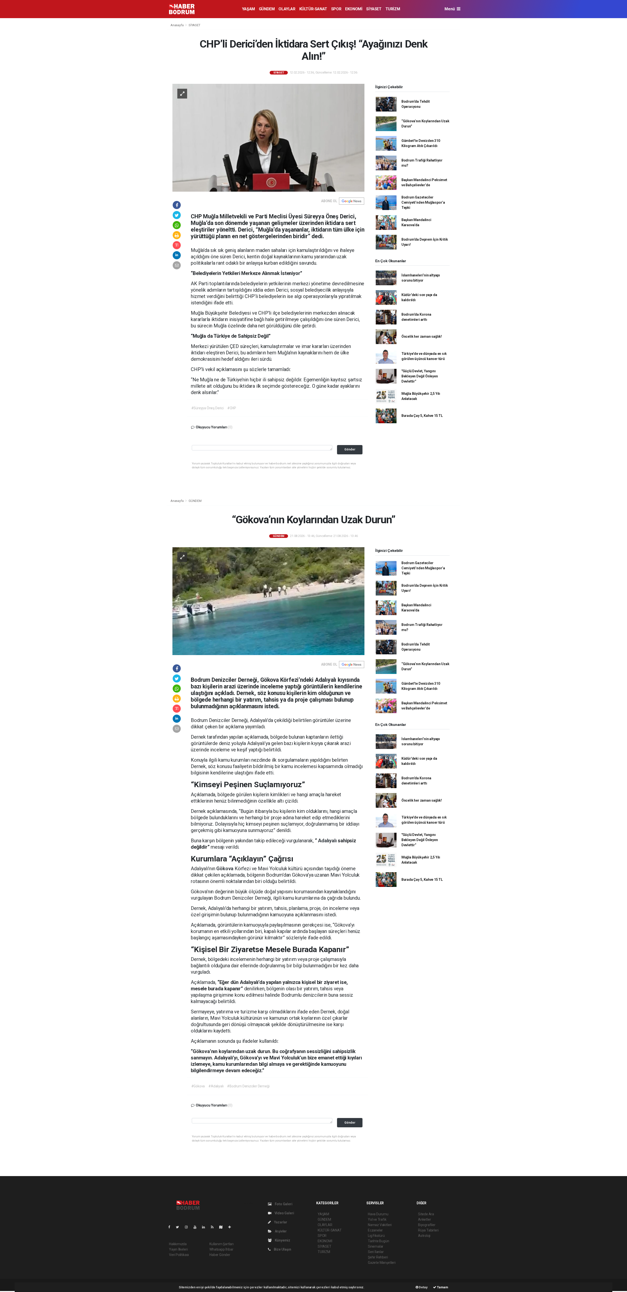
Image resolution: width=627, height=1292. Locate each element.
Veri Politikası (179, 1255)
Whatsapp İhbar (221, 1249)
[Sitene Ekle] (231, 1227)
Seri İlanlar (376, 1252)
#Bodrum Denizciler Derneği (248, 1086)
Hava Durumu (378, 1214)
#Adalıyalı (215, 1086)
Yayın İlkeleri (178, 1249)
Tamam (442, 1287)
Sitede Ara (426, 1214)
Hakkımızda (178, 1244)
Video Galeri (284, 1213)
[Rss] (214, 1227)
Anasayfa (177, 25)
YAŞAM (248, 9)
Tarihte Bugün (378, 1241)
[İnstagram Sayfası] (188, 1227)
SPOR (336, 9)
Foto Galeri (283, 1204)
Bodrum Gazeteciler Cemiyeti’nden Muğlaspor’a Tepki (423, 202)
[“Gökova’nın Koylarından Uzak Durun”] (268, 601)
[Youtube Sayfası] (196, 1227)
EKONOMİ (353, 9)
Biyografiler (426, 1225)
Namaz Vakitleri (380, 1225)
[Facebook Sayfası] (171, 1227)
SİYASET (373, 9)
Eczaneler (375, 1230)
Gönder (349, 449)
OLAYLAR (286, 9)
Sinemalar (375, 1246)
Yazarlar (280, 1222)
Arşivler (280, 1231)
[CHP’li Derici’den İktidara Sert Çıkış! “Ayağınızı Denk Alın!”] (268, 137)
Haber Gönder (219, 1255)
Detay (423, 1287)
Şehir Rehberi (378, 1257)
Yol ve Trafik (377, 1219)
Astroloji (424, 1236)
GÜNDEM (267, 9)
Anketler (424, 1219)
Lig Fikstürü (376, 1236)
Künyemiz (282, 1240)
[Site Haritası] (223, 1227)
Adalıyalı (328, 841)
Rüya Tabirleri (428, 1230)
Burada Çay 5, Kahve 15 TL (422, 416)
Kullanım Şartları (221, 1244)
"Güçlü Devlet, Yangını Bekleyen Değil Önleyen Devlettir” (419, 376)
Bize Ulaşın (282, 1249)
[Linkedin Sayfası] (205, 1227)
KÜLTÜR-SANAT (313, 9)
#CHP (231, 408)
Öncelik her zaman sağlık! (421, 336)
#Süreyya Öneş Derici (207, 408)
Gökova (225, 868)
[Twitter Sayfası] (179, 1227)
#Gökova (198, 1086)
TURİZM (393, 9)
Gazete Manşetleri (382, 1263)
